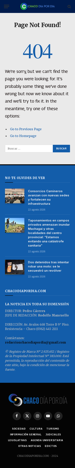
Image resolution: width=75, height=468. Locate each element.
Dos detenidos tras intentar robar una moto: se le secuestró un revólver (48, 266)
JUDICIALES (53, 434)
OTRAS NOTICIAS (29, 446)
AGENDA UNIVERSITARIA (47, 440)
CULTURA (36, 428)
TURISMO (52, 428)
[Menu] (6, 6)
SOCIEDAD (19, 428)
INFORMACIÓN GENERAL (26, 434)
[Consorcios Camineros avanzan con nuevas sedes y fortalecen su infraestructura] (14, 196)
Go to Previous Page (26, 129)
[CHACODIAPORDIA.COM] (37, 6)
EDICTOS (51, 446)
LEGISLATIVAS (17, 440)
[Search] (69, 6)
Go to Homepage (23, 136)
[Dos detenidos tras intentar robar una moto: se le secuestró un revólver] (14, 267)
